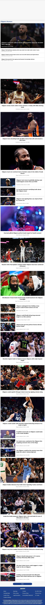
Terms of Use (38, 593)
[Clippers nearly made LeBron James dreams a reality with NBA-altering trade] (22, 95)
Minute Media (8, 600)
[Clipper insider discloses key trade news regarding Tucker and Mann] (22, 473)
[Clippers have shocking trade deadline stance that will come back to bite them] (22, 128)
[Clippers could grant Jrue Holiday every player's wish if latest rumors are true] (22, 308)
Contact (24, 591)
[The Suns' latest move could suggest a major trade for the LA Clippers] (22, 568)
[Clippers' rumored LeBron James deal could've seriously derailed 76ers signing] (22, 35)
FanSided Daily (7, 593)
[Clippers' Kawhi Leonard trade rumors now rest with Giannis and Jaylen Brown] (22, 55)
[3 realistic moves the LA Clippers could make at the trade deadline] (22, 434)
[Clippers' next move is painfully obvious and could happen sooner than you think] (22, 182)
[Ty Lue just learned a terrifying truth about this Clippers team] (22, 192)
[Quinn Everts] (19, 194)
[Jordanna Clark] (19, 109)
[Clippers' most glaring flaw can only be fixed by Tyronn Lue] (22, 201)
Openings (15, 591)
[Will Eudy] (18, 310)
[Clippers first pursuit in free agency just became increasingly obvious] (22, 60)
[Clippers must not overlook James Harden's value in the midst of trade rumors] (22, 161)
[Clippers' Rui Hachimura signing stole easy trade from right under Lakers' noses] (22, 50)
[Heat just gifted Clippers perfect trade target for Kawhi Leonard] (22, 221)
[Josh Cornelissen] (19, 301)
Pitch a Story (16, 593)
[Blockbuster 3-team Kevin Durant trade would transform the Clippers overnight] (22, 287)
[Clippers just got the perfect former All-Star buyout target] (22, 327)
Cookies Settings (7, 597)
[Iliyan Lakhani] (4, 60)
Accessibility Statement (27, 595)
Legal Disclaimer (16, 595)
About (5, 591)
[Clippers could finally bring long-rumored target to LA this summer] (22, 317)
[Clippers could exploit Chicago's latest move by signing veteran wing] (22, 380)
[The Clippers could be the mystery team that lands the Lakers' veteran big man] (22, 453)
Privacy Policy (25, 593)
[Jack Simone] (4, 51)
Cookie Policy (6, 595)
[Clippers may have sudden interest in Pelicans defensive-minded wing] (22, 538)
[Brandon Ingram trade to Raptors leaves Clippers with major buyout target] (22, 348)
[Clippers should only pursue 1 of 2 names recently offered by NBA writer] (22, 558)
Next (22, 583)
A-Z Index (37, 595)
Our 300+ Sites (38, 591)
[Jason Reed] (4, 46)
